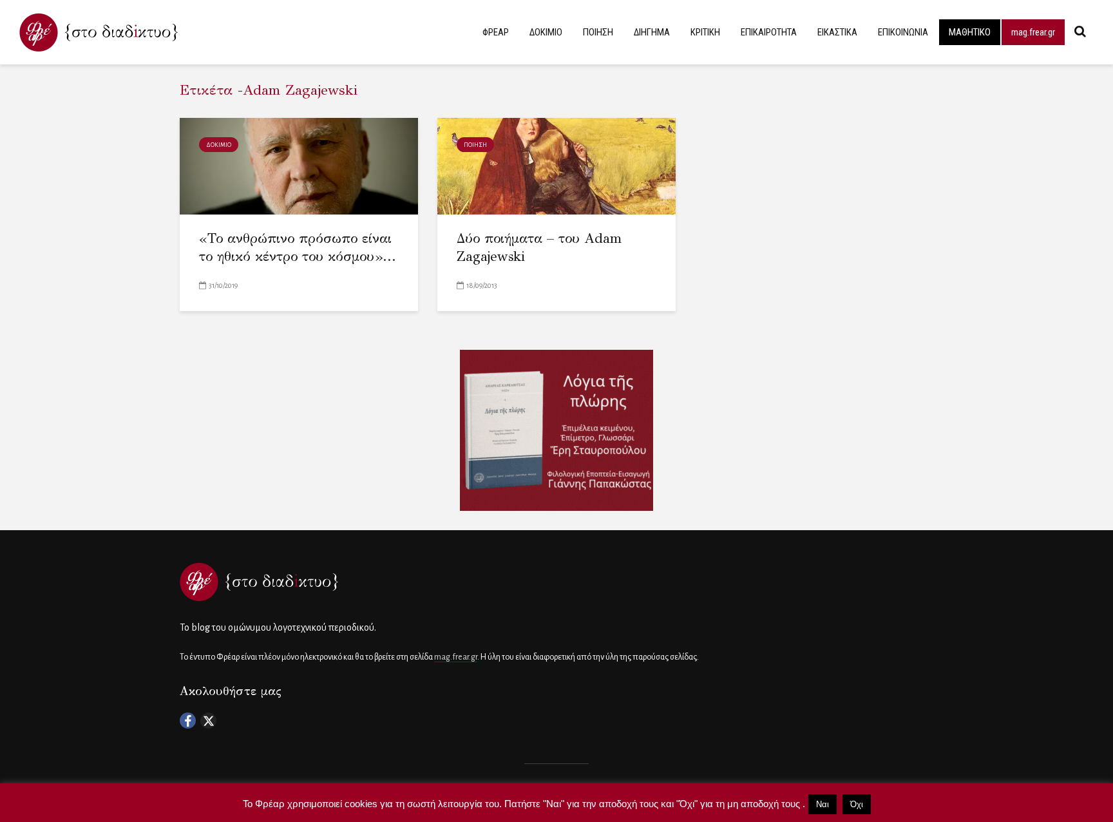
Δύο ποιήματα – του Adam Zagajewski (539, 247)
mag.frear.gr (1033, 32)
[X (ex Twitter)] (208, 720)
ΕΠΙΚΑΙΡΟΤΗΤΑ (769, 32)
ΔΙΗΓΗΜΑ (652, 32)
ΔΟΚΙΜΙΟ (545, 32)
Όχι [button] (856, 804)
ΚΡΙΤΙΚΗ (705, 32)
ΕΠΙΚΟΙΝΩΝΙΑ (903, 32)
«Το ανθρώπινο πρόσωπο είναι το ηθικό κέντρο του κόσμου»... (297, 247)
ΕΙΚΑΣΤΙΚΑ (837, 32)
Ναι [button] (822, 804)
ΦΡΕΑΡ (495, 32)
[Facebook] (188, 720)
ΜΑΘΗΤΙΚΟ (970, 32)
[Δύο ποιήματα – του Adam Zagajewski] (556, 165)
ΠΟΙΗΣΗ (598, 32)
